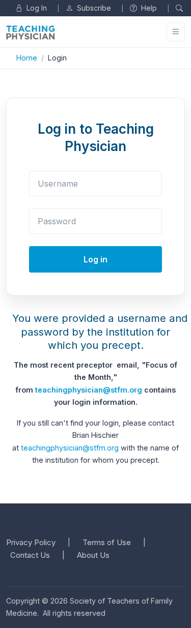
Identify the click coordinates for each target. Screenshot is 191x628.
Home (26, 57)
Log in (95, 259)
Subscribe (93, 8)
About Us (93, 555)
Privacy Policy (31, 542)
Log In (35, 8)
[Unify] (30, 32)
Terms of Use (107, 542)
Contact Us (30, 555)
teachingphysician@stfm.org (88, 389)
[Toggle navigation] (176, 31)
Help (148, 8)
